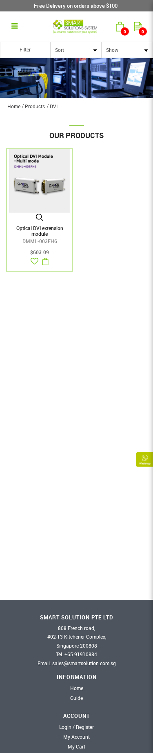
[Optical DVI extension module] (39, 180)
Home (13, 106)
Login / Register (76, 727)
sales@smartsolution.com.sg (84, 663)
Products (35, 106)
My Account (76, 736)
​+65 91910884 (80, 654)
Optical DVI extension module (39, 231)
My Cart (76, 746)
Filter (25, 49)
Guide (76, 698)
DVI (54, 106)
